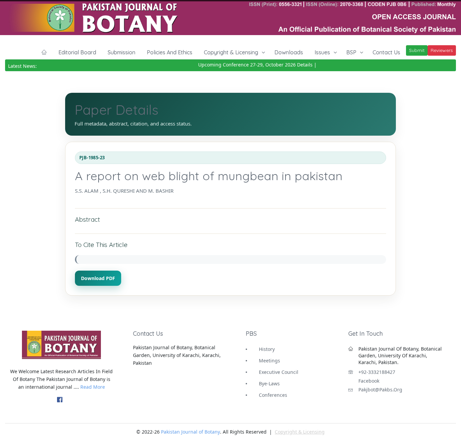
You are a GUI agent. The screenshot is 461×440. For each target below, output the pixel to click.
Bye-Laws (269, 383)
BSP (351, 52)
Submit (417, 50)
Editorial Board (77, 52)
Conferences (273, 395)
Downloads (288, 52)
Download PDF (98, 278)
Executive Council (278, 372)
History (267, 349)
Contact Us (386, 52)
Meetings (269, 360)
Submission (121, 52)
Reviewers (442, 50)
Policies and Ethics (169, 52)
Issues (322, 52)
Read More (92, 387)
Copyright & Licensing (231, 52)
